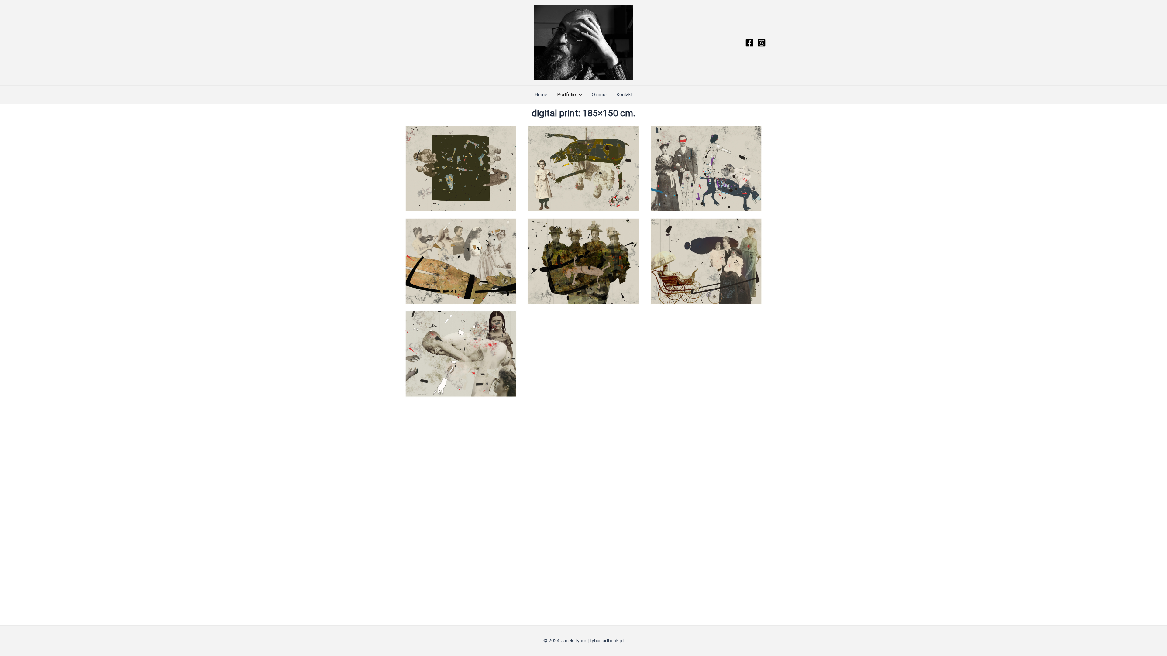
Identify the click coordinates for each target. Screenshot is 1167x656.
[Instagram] (761, 43)
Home (541, 94)
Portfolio (566, 94)
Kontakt (624, 94)
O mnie (599, 94)
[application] (579, 95)
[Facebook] (749, 43)
